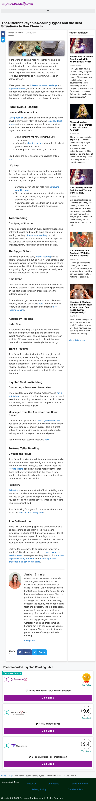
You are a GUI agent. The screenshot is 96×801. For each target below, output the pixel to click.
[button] (48, 11)
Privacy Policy (39, 789)
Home (3, 776)
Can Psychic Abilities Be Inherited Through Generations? (81, 190)
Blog (10, 776)
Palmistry (13, 490)
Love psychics (16, 117)
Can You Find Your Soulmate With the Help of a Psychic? (80, 253)
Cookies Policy (75, 789)
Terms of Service (79, 783)
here (11, 159)
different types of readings (43, 85)
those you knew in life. (49, 420)
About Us (31, 783)
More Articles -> (77, 340)
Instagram (29, 640)
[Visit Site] (48, 687)
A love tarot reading (37, 235)
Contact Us (53, 783)
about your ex (34, 143)
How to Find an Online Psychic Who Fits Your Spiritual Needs (81, 59)
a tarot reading (43, 256)
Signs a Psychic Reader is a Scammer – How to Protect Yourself (81, 126)
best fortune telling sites (31, 512)
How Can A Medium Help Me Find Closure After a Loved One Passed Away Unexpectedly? (81, 307)
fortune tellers (16, 469)
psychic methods (17, 88)
